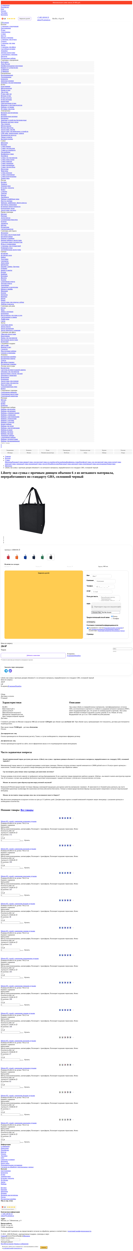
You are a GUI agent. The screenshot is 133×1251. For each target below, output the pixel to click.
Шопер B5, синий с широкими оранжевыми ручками (20, 958)
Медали (3, 400)
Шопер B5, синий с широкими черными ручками (18, 986)
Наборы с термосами (8, 415)
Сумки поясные (6, 161)
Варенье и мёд (6, 347)
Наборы (104, 453)
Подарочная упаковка (8, 364)
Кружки (4, 182)
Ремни (3, 300)
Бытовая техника (7, 139)
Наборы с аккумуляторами (10, 428)
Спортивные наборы (8, 437)
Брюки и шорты (6, 270)
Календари (5, 341)
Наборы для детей (7, 426)
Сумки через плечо (7, 159)
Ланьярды (4, 223)
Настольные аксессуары (9, 340)
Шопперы (4, 143)
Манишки (4, 291)
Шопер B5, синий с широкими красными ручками (19, 876)
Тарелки (4, 193)
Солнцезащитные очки (9, 387)
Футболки (4, 253)
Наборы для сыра (7, 433)
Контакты (4, 15)
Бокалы (3, 195)
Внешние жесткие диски (9, 122)
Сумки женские (6, 173)
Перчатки (4, 295)
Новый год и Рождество (9, 67)
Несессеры (4, 169)
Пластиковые (5, 86)
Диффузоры (5, 319)
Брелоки (4, 214)
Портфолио (5, 7)
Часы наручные (6, 385)
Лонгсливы (5, 263)
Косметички (5, 368)
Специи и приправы (8, 353)
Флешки (4, 114)
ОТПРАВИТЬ (91, 622)
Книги (3, 388)
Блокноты (4, 79)
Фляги (3, 189)
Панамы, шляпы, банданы (10, 266)
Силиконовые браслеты (9, 220)
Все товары (27, 810)
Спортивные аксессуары (9, 394)
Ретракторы (5, 227)
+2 (73, 818)
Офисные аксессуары (8, 334)
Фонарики (4, 233)
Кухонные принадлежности (10, 206)
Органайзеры (5, 152)
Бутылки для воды (7, 188)
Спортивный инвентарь (9, 396)
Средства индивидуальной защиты (13, 370)
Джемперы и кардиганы (9, 287)
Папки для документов (9, 338)
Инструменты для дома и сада (11, 315)
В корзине (74, 656)
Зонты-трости (6, 326)
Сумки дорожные (7, 163)
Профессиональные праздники (12, 66)
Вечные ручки (6, 96)
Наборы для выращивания (10, 441)
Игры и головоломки (8, 244)
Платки (3, 293)
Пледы (3, 308)
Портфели (4, 156)
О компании (5, 5)
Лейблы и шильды (7, 304)
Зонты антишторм (7, 328)
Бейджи (3, 225)
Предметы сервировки (9, 204)
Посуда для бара (6, 201)
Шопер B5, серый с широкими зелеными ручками (18, 1068)
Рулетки (4, 221)
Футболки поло (6, 255)
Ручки (47, 450)
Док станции (5, 124)
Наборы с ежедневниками (10, 417)
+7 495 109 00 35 (43, 17)
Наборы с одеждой (7, 422)
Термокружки (6, 186)
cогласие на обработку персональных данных (105, 629)
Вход (2, 1244)
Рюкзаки (4, 144)
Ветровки (4, 276)
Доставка (4, 13)
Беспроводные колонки (9, 116)
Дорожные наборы (7, 435)
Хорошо (43, 1247)
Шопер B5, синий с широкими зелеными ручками (18, 821)
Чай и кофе (5, 345)
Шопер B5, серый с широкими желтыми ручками (18, 1041)
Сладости (4, 349)
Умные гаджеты (6, 137)
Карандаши (5, 101)
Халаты (3, 280)
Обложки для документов (10, 372)
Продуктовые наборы (8, 351)
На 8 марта (5, 62)
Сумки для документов (9, 158)
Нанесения (5, 1148)
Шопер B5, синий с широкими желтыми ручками (18, 849)
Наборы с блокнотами (9, 418)
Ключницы (5, 379)
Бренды (3, 1152)
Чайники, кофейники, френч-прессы (14, 203)
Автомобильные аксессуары (11, 250)
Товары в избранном (20, 1244)
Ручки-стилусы (6, 98)
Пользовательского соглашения (113, 628)
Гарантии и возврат (8, 1159)
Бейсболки (4, 265)
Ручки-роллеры (6, 99)
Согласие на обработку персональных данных (17, 1167)
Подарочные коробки (8, 357)
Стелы (3, 402)
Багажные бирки (7, 236)
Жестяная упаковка (7, 362)
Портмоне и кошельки (9, 375)
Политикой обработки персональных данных (111, 630)
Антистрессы (5, 218)
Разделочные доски (8, 208)
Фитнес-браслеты (7, 128)
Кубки (3, 403)
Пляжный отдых (7, 248)
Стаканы (4, 191)
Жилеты (4, 278)
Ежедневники (10, 450)
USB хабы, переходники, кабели (12, 133)
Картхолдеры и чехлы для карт (12, 373)
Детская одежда (6, 283)
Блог (2, 9)
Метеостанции (6, 126)
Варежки (4, 296)
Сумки (7, 460)
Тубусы (3, 360)
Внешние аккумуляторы (9, 113)
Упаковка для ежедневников (11, 83)
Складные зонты (7, 325)
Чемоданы (4, 171)
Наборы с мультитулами (9, 439)
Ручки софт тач (6, 94)
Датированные (6, 77)
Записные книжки (7, 81)
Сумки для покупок (8, 148)
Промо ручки (5, 90)
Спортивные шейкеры (9, 392)
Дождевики (5, 285)
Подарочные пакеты (8, 358)
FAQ (2, 1158)
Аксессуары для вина (8, 210)
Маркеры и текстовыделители (11, 105)
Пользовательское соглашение (11, 1165)
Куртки (3, 272)
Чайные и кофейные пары (10, 199)
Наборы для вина (7, 432)
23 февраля (5, 71)
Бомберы (4, 274)
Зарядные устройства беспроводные (13, 120)
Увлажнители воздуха (8, 135)
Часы (2, 310)
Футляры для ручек (8, 109)
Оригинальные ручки (8, 103)
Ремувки (4, 216)
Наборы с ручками (7, 107)
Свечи (3, 321)
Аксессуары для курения (9, 381)
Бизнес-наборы (6, 424)
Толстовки (4, 259)
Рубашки (4, 268)
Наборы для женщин (8, 411)
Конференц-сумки (7, 154)
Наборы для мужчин (8, 409)
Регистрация (8, 1244)
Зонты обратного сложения (10, 330)
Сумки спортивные (8, 174)
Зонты (85, 453)
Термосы (4, 184)
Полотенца (5, 313)
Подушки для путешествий (10, 235)
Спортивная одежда (8, 281)
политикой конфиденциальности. (12, 1248)
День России (5, 64)
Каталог (8, 458)
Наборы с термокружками (10, 413)
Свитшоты (4, 261)
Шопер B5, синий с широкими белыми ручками (18, 904)
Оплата (3, 11)
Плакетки (4, 405)
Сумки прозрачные (7, 165)
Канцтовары (5, 336)
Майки (3, 257)
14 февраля (5, 69)
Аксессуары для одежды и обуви (12, 302)
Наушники (4, 118)
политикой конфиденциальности (79, 1231)
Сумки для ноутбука (8, 167)
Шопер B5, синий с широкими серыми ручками (18, 1013)
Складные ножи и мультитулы (11, 242)
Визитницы (5, 377)
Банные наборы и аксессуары (11, 240)
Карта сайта (5, 1163)
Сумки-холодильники (8, 176)
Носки (3, 298)
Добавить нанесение (33, 655)
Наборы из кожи (6, 430)
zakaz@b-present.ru (43, 20)
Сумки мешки (6, 146)
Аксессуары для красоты (9, 383)
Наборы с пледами (7, 420)
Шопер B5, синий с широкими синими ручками (18, 931)
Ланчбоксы (5, 197)
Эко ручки (4, 92)
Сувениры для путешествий (11, 246)
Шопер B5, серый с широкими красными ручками (19, 1123)
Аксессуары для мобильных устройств (14, 131)
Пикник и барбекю (7, 238)
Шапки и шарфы (7, 289)
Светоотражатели (7, 229)
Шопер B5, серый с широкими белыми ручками (18, 1095)
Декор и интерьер (7, 311)
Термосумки (5, 178)
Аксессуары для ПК (8, 129)
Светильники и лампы (9, 317)
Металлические (6, 88)
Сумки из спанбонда (8, 150)
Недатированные (7, 75)
